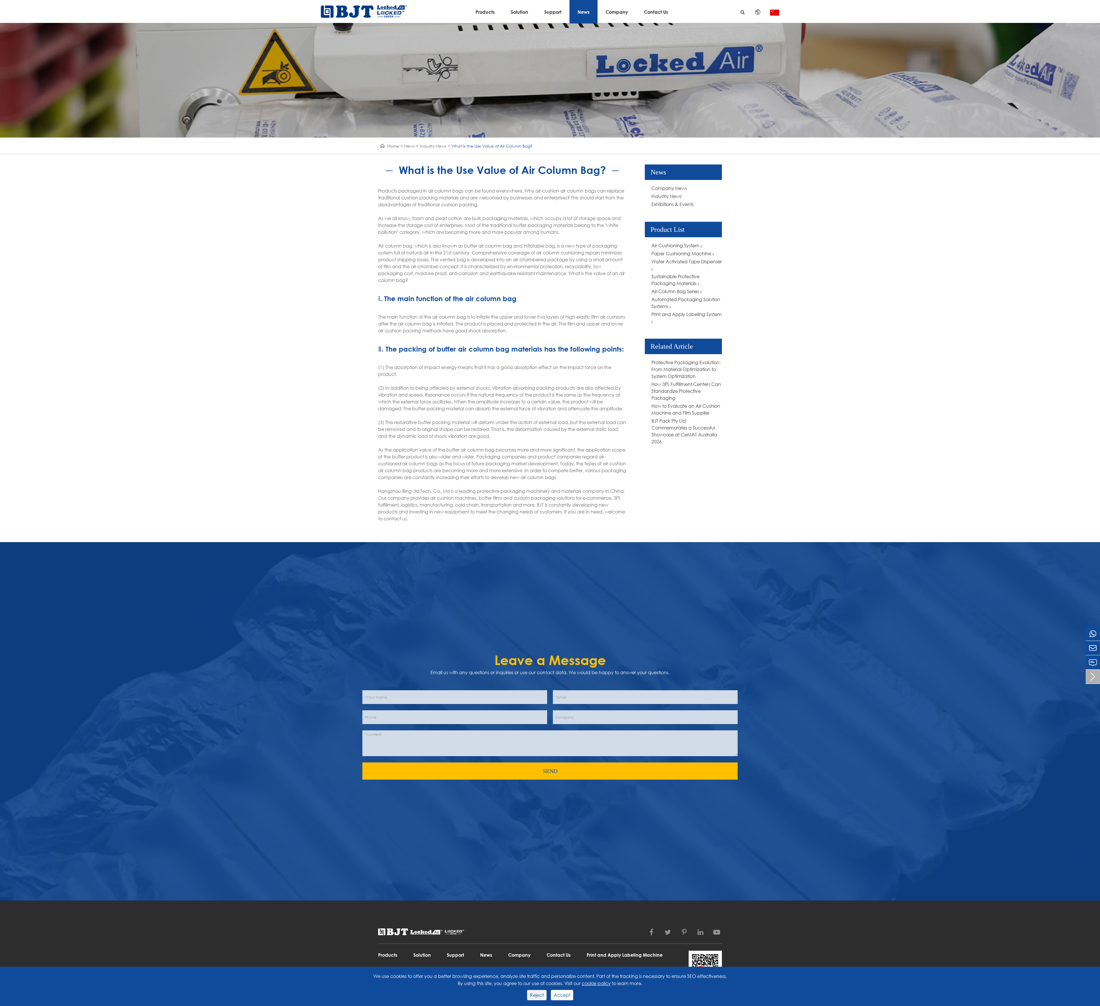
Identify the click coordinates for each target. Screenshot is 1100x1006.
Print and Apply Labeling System (686, 314)
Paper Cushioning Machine (681, 253)
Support (552, 12)
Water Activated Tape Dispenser (686, 261)
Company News (669, 188)
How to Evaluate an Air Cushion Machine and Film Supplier (685, 409)
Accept (562, 995)
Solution (519, 12)
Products (485, 12)
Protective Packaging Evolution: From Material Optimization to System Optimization (685, 369)
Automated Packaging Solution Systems (685, 302)
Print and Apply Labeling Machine (625, 955)
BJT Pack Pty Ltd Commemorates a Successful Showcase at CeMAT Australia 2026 (684, 431)
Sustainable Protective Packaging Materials (675, 279)
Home (393, 146)
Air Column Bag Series (675, 291)
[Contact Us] (1093, 662)
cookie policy (596, 983)
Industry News (433, 146)
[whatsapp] (1093, 634)
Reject (537, 995)
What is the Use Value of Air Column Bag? (492, 146)
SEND (550, 771)
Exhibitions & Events (672, 204)
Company (617, 12)
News (584, 12)
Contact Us (656, 12)
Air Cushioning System (675, 245)
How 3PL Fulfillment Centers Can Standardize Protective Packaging (686, 391)
